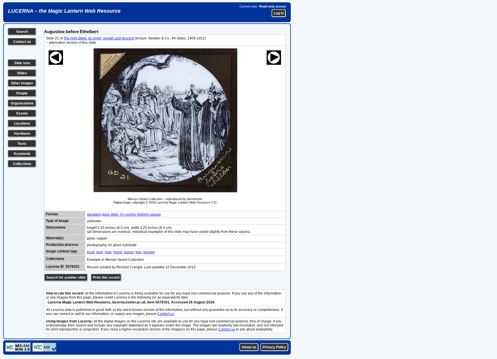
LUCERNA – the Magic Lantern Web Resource (64, 11)
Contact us (22, 42)
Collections (22, 164)
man (108, 252)
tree (138, 252)
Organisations (22, 103)
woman (149, 252)
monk (117, 252)
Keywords (22, 154)
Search (22, 32)
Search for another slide (66, 278)
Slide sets (22, 63)
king (99, 252)
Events (22, 113)
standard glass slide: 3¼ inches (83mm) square (124, 214)
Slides (22, 73)
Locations (22, 123)
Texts (22, 144)
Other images (22, 83)
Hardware (22, 134)
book (91, 252)
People (22, 93)
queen (129, 252)
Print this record (106, 278)
